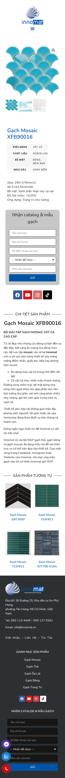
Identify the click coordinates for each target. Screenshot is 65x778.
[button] (33, 29)
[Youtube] (27, 294)
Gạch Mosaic (32, 660)
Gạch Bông (32, 680)
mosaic (28, 352)
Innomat (51, 352)
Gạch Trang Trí (32, 687)
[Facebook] (17, 294)
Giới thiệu (12, 638)
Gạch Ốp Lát (32, 674)
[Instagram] (37, 294)
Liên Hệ (30, 638)
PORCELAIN (40, 153)
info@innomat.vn (25, 627)
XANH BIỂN (40, 169)
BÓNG (36, 159)
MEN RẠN (39, 163)
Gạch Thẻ (32, 667)
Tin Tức (46, 638)
